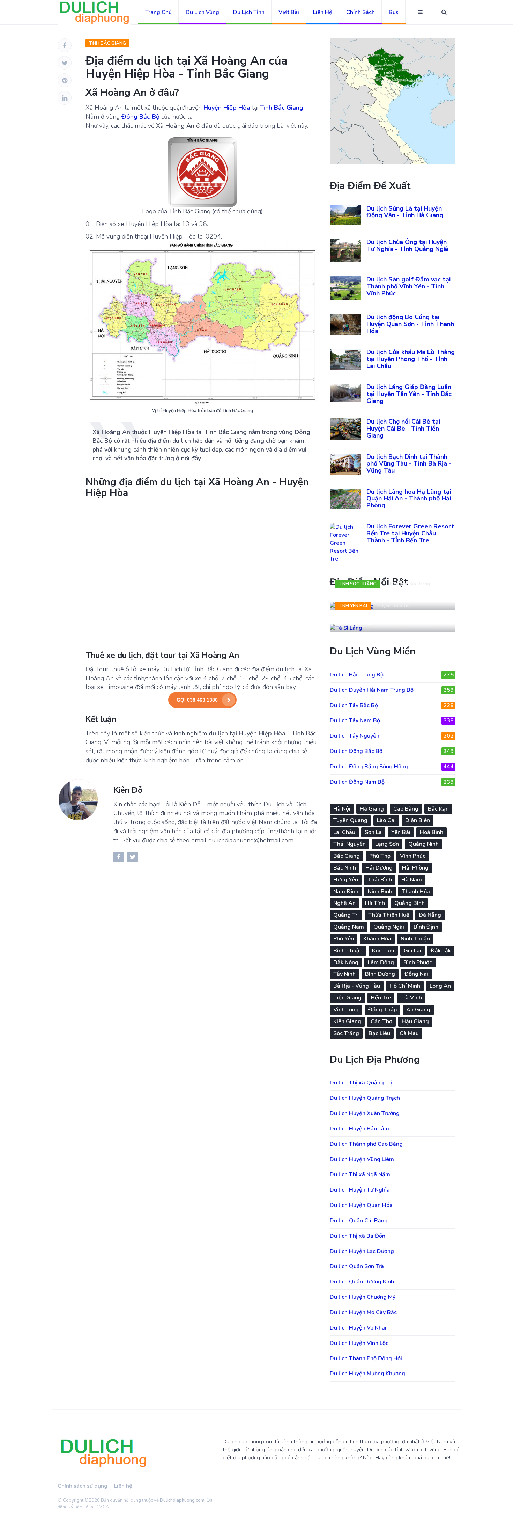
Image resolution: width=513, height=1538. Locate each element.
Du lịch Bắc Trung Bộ (392, 675)
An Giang (418, 1009)
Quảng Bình (409, 903)
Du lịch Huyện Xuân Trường (365, 1113)
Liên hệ (322, 12)
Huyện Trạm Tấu (394, 606)
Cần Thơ (381, 1021)
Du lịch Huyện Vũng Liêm (362, 1159)
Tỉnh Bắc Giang (107, 43)
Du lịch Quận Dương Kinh (362, 1282)
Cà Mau (409, 1033)
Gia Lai (412, 950)
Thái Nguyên (349, 844)
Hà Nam (411, 880)
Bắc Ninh (344, 868)
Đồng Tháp (382, 1009)
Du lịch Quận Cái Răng (359, 1220)
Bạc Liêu (379, 1033)
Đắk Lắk (441, 950)
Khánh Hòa (377, 939)
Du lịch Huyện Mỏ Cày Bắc (363, 1312)
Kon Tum (383, 950)
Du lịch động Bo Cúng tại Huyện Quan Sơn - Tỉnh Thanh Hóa (410, 324)
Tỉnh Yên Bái (353, 606)
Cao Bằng (405, 809)
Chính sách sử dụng (82, 1486)
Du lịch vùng (202, 12)
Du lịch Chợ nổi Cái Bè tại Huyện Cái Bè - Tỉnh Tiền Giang (403, 428)
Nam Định (345, 891)
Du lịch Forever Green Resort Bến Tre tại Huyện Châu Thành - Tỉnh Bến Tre (410, 533)
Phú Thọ (380, 856)
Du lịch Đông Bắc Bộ (392, 751)
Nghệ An (344, 903)
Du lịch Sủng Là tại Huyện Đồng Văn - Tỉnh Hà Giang (404, 212)
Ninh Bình (380, 891)
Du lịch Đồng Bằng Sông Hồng (392, 766)
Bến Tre (381, 998)
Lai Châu (344, 832)
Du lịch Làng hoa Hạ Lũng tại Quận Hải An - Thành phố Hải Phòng (408, 499)
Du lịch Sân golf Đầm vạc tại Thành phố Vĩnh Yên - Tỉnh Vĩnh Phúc (408, 286)
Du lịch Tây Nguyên (392, 736)
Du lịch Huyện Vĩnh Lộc (359, 1343)
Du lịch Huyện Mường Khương (367, 1373)
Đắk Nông (345, 962)
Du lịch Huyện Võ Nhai (358, 1328)
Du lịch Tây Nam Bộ (392, 720)
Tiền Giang (347, 998)
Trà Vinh (411, 998)
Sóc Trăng (346, 1033)
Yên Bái (400, 832)
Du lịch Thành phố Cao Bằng (366, 1144)
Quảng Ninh (423, 844)
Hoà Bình (431, 832)
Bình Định (426, 927)
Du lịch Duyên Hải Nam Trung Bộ (392, 690)
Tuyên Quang (350, 820)
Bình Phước (417, 962)
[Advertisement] (202, 574)
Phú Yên (343, 939)
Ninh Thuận (415, 939)
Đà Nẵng (430, 915)
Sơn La (373, 832)
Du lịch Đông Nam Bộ (392, 782)
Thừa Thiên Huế (388, 915)
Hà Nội (341, 809)
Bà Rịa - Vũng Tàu (356, 986)
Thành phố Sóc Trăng (408, 584)
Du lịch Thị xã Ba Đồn (357, 1236)
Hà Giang (372, 809)
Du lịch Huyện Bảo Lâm (359, 1129)
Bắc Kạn (438, 809)
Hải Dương (379, 868)
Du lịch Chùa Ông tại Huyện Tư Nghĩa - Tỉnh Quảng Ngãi (407, 245)
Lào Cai (386, 820)
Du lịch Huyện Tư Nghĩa (360, 1190)
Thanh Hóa (416, 891)
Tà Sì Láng (353, 621)
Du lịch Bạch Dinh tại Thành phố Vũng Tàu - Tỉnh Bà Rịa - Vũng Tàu (408, 464)
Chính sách (360, 12)
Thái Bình (379, 880)
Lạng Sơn (387, 844)
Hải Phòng (415, 868)
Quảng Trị (346, 915)
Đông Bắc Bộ (140, 116)
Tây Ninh (344, 974)
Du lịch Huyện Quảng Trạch (365, 1098)
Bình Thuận (348, 950)
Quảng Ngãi (388, 927)
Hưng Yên (345, 880)
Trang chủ (158, 12)
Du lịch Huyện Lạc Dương (362, 1251)
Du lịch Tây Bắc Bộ (392, 705)
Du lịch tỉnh (249, 12)
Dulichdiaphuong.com (182, 1500)
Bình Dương (380, 974)
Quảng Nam (348, 927)
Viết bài (288, 12)
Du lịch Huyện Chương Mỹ (362, 1297)
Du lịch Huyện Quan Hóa (361, 1205)
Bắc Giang (346, 856)
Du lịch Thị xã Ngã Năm (360, 1174)
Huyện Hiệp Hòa (226, 107)
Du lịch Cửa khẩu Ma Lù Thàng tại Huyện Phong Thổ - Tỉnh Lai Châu (410, 359)
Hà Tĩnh (375, 903)
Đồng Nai (416, 974)
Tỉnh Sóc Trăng (358, 584)
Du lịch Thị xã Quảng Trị (361, 1082)
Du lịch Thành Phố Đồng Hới (366, 1358)
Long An (440, 986)
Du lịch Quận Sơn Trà (357, 1266)
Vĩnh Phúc (412, 856)
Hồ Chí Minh (404, 986)
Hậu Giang (415, 1021)
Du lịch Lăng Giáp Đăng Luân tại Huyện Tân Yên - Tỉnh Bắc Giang (409, 394)
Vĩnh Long (346, 1009)
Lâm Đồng (381, 962)
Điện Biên (417, 820)
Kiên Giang (347, 1021)
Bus (394, 12)
